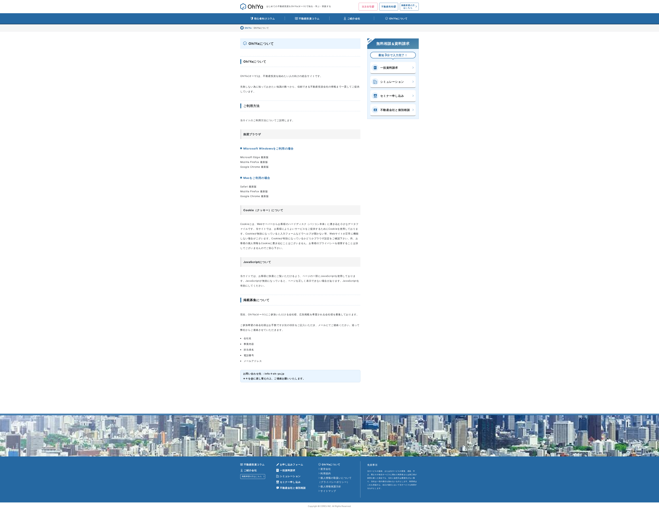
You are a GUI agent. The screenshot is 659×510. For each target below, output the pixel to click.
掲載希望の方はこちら (408, 6)
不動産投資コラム (309, 18)
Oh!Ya (248, 28)
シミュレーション (392, 81)
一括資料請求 (389, 67)
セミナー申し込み (392, 96)
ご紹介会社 (353, 18)
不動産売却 (387, 6)
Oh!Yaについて (398, 18)
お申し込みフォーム (291, 464)
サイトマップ (328, 490)
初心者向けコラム (264, 18)
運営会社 (325, 468)
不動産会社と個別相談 (395, 110)
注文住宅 (367, 6)
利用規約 (325, 473)
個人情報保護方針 (330, 486)
